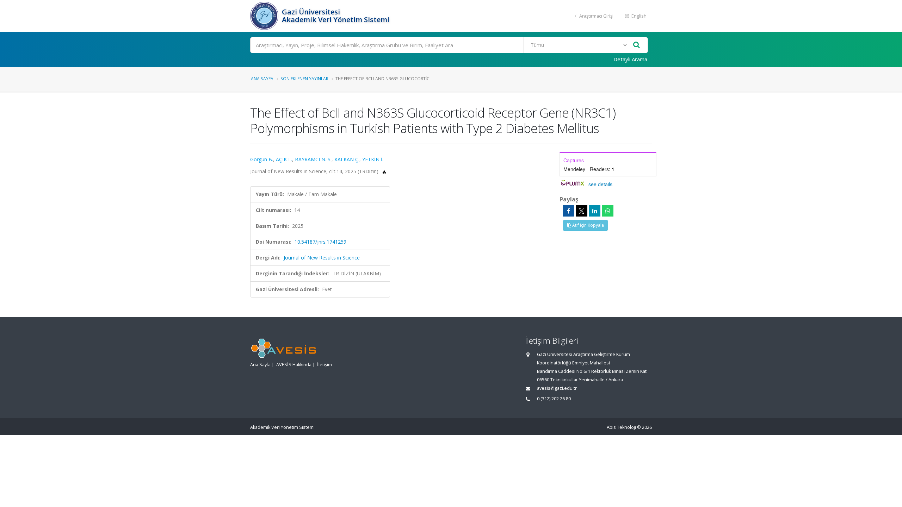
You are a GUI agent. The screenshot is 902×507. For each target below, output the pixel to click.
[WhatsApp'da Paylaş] (607, 211)
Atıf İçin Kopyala (587, 225)
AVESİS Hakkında (293, 365)
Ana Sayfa (262, 78)
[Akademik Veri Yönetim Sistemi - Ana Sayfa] (265, 16)
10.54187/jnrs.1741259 (320, 241)
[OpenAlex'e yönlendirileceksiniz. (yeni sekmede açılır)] (384, 171)
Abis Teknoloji (621, 427)
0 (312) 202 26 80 (554, 399)
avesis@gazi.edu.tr (557, 388)
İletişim (324, 365)
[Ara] (636, 45)
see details (600, 184)
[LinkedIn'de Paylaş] (594, 211)
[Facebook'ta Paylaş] (568, 211)
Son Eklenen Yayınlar (304, 78)
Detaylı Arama (630, 59)
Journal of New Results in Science (322, 257)
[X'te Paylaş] (581, 211)
